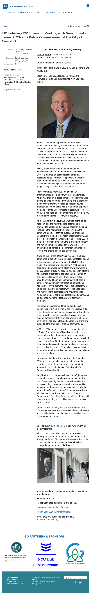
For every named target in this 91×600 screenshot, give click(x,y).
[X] (75, 582)
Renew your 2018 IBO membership (53, 512)
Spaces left (8, 64)
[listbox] (78, 26)
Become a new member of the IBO (53, 507)
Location (9, 58)
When (10, 50)
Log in (88, 5)
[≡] (79, 12)
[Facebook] (70, 582)
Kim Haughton (58, 426)
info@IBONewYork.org (47, 519)
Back (6, 26)
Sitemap (46, 586)
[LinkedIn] (80, 582)
